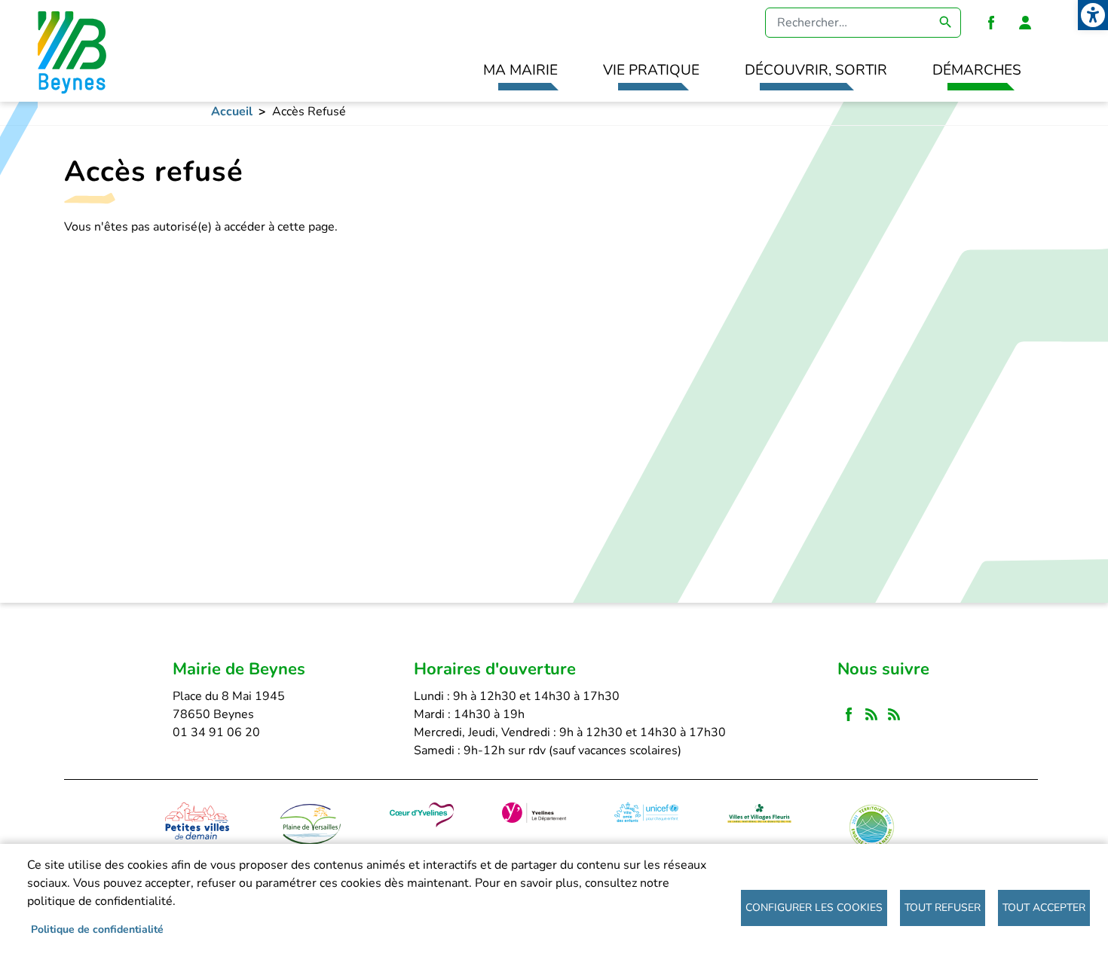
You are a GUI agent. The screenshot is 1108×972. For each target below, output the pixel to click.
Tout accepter (1043, 907)
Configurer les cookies (814, 907)
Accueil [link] (232, 111)
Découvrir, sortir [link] (816, 70)
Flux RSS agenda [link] (894, 715)
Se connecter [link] (1025, 23)
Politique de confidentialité (97, 929)
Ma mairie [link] (520, 70)
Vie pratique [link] (651, 70)
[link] (1093, 15)
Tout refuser (942, 907)
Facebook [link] (991, 23)
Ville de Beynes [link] (69, 51)
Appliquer (946, 23)
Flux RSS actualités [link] (871, 715)
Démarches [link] (976, 70)
